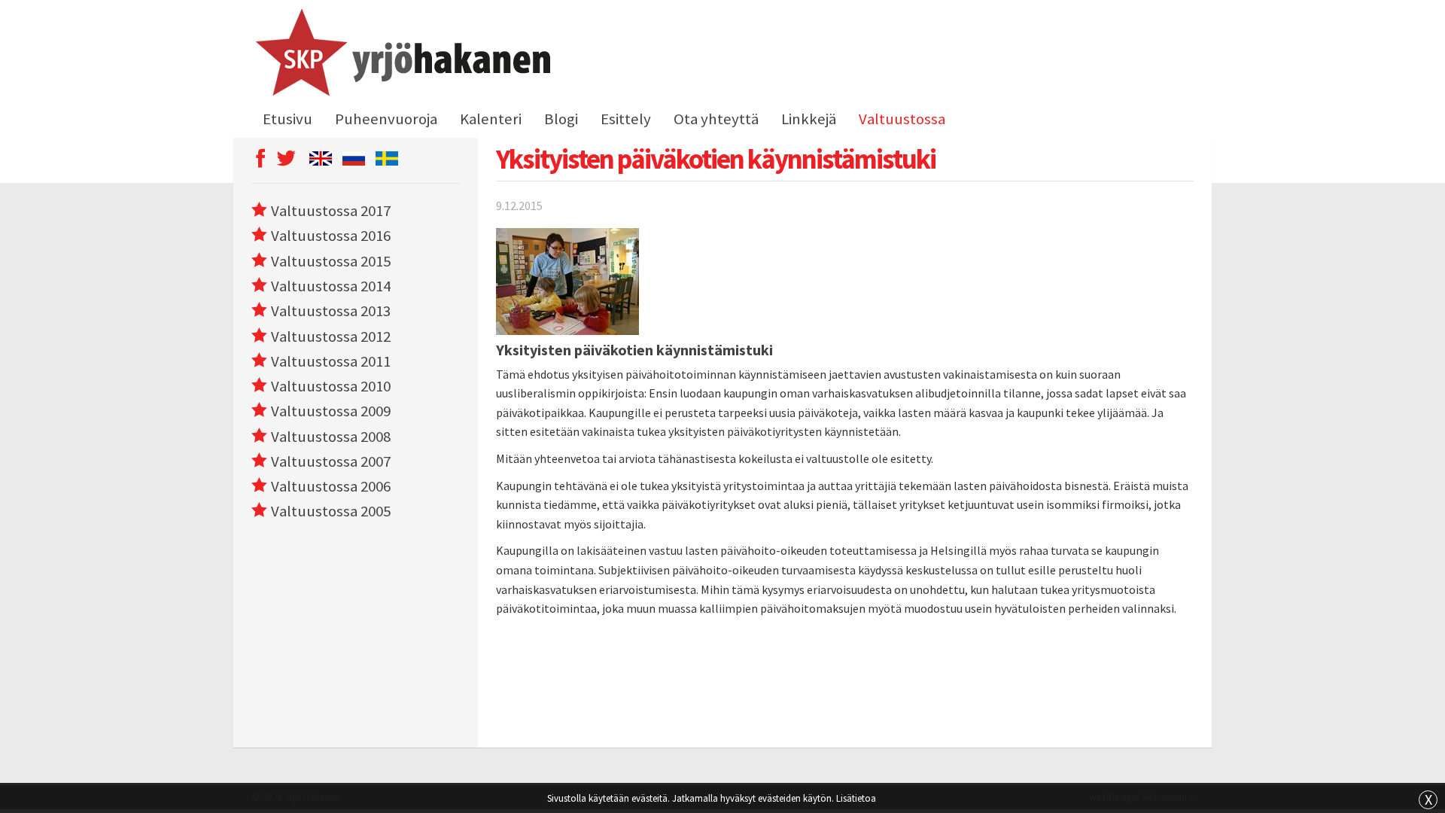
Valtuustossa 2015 (331, 261)
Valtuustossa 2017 (331, 211)
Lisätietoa (856, 798)
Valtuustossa (902, 119)
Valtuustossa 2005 (331, 511)
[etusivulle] (400, 55)
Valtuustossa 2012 (331, 336)
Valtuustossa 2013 (331, 311)
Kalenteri (491, 119)
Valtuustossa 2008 (331, 436)
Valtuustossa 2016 (331, 235)
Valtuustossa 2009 (331, 411)
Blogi (561, 119)
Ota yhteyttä (716, 119)
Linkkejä (808, 119)
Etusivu (287, 119)
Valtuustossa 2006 (331, 486)
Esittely (626, 119)
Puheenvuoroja (386, 119)
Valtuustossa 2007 (331, 461)
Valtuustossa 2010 (331, 386)
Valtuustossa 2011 (331, 361)
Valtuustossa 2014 (331, 286)
